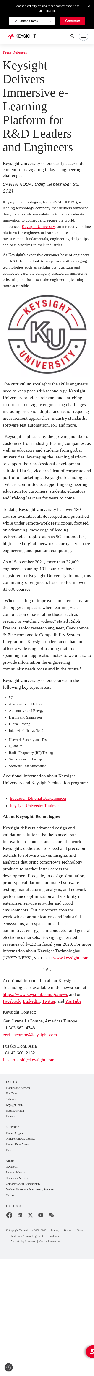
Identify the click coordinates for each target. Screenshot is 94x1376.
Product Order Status (20, 1260)
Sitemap (81, 1348)
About (11, 1277)
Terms (15, 1353)
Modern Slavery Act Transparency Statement (35, 1307)
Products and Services (21, 1202)
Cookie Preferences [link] (59, 1358)
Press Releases (17, 52)
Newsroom (13, 1283)
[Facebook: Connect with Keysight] (9, 1332)
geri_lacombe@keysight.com (34, 1148)
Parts (9, 1266)
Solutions (12, 1214)
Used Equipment (17, 1225)
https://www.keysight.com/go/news (41, 1101)
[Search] (72, 36)
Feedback (77, 1353)
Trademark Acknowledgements (45, 1353)
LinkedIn (43, 1108)
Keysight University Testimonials (40, 885)
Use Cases (13, 1208)
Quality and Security (19, 1295)
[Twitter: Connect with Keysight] (30, 1332)
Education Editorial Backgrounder (41, 878)
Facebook (20, 1108)
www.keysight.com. (29, 1058)
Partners (11, 1231)
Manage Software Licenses (24, 1254)
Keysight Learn (16, 1219)
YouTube (12, 1115)
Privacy (65, 1348)
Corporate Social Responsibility (27, 1301)
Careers (11, 1312)
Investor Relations (18, 1289)
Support (13, 1242)
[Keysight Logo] (23, 36)
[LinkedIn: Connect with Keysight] (19, 1332)
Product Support (17, 1248)
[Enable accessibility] (9, 1367)
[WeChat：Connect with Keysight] (51, 1332)
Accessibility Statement (26, 1358)
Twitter (61, 1108)
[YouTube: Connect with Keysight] (40, 1332)
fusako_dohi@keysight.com (32, 1173)
